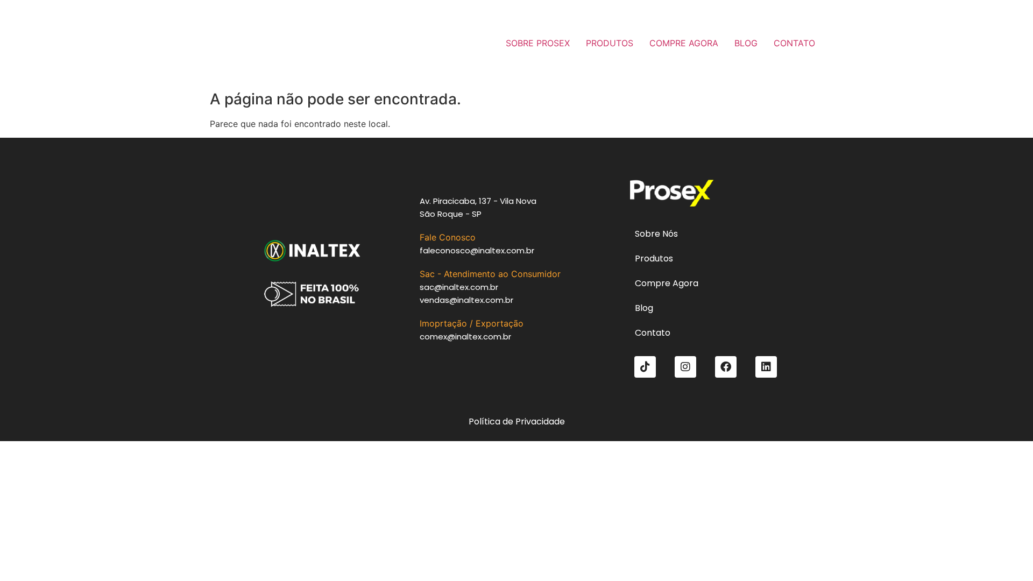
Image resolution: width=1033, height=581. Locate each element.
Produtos (654, 258)
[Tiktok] (645, 367)
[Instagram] (685, 367)
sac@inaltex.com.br (459, 287)
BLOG (746, 43)
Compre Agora (666, 283)
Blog (644, 308)
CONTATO (794, 43)
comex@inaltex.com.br (465, 336)
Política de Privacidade (517, 421)
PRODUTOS (609, 43)
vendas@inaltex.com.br (466, 300)
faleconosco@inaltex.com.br (477, 250)
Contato (652, 333)
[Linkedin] (766, 367)
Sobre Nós (656, 234)
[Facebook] (726, 367)
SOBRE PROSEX (538, 43)
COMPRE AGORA (683, 43)
